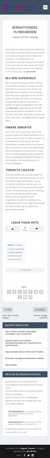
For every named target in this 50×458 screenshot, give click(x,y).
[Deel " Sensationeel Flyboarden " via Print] (30, 297)
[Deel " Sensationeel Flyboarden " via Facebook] (9, 292)
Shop (18, 455)
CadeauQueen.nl (15, 422)
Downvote (36, 229)
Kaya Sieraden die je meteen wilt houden (24, 351)
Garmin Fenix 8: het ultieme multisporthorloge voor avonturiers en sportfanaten (23, 342)
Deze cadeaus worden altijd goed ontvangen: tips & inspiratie (20, 332)
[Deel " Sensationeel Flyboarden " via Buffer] (41, 292)
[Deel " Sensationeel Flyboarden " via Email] (25, 297)
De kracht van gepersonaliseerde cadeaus (24, 358)
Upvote (12, 229)
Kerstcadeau (11, 365)
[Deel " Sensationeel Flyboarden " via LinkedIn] (35, 292)
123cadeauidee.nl (16, 411)
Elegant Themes (28, 448)
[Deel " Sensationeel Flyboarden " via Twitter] (14, 292)
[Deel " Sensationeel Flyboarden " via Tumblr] (25, 292)
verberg (18, 245)
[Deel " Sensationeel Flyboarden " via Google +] (19, 292)
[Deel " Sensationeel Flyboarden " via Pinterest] (30, 292)
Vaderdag (34, 37)
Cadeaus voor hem (20, 37)
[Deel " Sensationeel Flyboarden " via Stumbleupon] (19, 297)
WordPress (31, 451)
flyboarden (31, 71)
